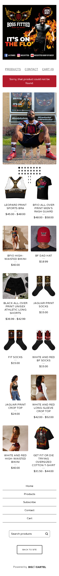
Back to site (29, 549)
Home (29, 486)
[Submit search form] (47, 534)
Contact (31, 69)
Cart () (48, 69)
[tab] (19, 168)
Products (13, 69)
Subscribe (29, 502)
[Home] (29, 32)
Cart (29, 518)
